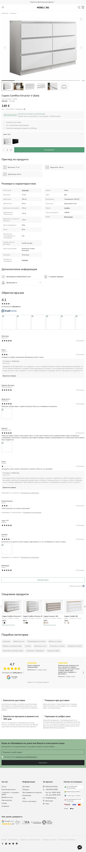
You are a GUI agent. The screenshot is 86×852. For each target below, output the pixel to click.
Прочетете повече (9, 376)
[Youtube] (10, 844)
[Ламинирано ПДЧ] (78, 199)
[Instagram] (7, 844)
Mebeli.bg (5, 13)
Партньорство (7, 800)
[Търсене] (79, 7)
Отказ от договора (29, 801)
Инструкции (68, 217)
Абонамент (43, 763)
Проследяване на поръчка (32, 792)
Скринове (13, 13)
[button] (43, 2)
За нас (4, 786)
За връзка (5, 806)
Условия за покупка (49, 840)
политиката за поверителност (26, 757)
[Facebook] (3, 844)
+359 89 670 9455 (52, 789)
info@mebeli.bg (51, 798)
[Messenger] (14, 844)
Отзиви (4, 803)
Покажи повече (43, 580)
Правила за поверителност (30, 840)
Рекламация (26, 795)
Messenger (49, 801)
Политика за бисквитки (67, 840)
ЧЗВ (23, 798)
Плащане (25, 789)
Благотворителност (9, 789)
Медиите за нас (7, 797)
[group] (9, 322)
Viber (47, 804)
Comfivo (67, 208)
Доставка (25, 786)
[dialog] (39, 115)
